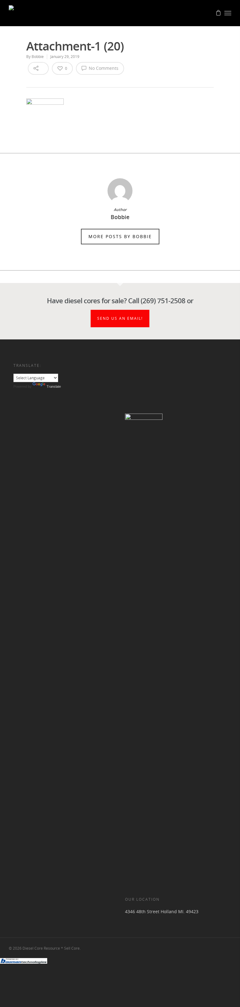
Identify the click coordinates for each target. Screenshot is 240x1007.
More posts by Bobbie (120, 236)
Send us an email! (120, 318)
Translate (54, 386)
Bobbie (38, 56)
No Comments (103, 68)
